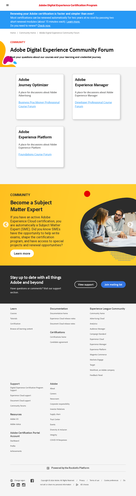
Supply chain (55, 414)
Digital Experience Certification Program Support (26, 388)
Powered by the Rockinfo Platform (70, 468)
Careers (53, 393)
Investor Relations (57, 409)
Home (13, 33)
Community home (97, 313)
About (52, 388)
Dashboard (14, 441)
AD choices (84, 484)
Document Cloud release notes (62, 323)
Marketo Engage (96, 359)
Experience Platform (98, 349)
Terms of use (94, 480)
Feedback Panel (96, 375)
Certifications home (58, 337)
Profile (12, 446)
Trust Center (55, 419)
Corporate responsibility (60, 404)
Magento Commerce (98, 354)
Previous (5, 224)
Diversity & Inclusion (58, 429)
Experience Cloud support (20, 395)
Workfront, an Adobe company (102, 370)
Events (52, 424)
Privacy (82, 480)
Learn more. (73, 21)
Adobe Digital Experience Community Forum (59, 33)
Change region (19, 480)
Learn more (22, 253)
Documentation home (59, 313)
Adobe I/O (14, 419)
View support (85, 284)
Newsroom (54, 398)
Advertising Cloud (97, 318)
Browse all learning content (21, 329)
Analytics (93, 323)
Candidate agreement (59, 342)
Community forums (18, 405)
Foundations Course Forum (35, 154)
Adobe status (15, 424)
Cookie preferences (111, 480)
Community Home (27, 33)
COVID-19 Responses (58, 440)
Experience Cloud (97, 339)
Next (130, 224)
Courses (13, 313)
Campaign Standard (98, 334)
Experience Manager (98, 344)
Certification (15, 323)
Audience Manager (97, 329)
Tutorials (13, 318)
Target (92, 365)
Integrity (53, 435)
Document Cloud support (20, 400)
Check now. (44, 25)
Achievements (16, 451)
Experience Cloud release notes (62, 318)
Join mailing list (113, 284)
